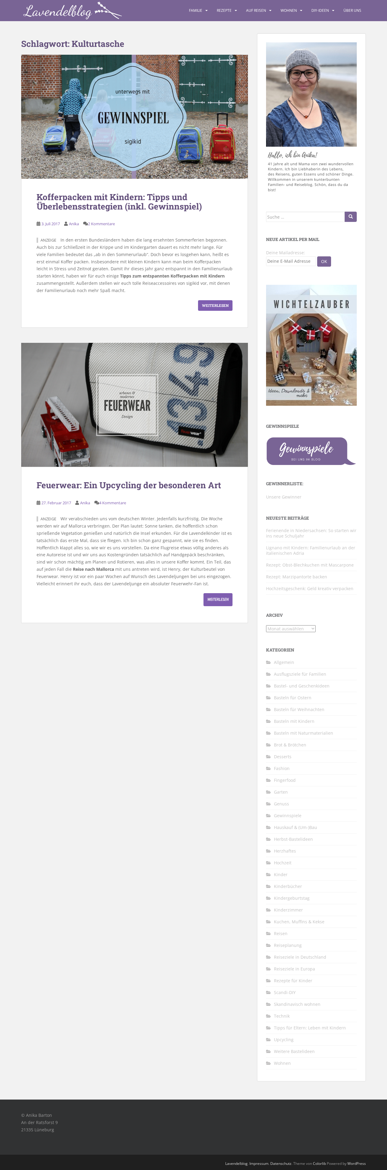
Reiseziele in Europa (294, 969)
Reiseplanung (288, 945)
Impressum (258, 1163)
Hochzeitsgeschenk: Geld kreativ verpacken (309, 588)
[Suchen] (351, 217)
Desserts (282, 756)
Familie (195, 10)
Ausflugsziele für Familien (300, 674)
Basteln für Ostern (292, 697)
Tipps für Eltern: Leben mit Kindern (310, 1028)
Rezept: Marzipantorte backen (296, 577)
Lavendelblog (236, 1163)
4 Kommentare (112, 502)
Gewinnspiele (287, 815)
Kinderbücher (288, 886)
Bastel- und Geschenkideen (302, 686)
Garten (281, 792)
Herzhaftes (285, 851)
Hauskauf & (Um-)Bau (295, 827)
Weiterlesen (215, 305)
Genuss (281, 804)
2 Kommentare (101, 223)
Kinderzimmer (288, 910)
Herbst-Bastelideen (293, 839)
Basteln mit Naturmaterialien (303, 733)
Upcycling (284, 1039)
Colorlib (319, 1163)
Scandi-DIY (285, 992)
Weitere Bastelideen (294, 1051)
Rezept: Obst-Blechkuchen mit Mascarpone (310, 565)
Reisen (281, 933)
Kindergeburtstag (292, 898)
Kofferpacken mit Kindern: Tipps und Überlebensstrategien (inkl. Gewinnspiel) (119, 201)
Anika (74, 223)
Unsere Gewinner (283, 497)
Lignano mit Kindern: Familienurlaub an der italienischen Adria (310, 550)
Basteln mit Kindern (294, 721)
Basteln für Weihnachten (299, 709)
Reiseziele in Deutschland (300, 957)
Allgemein (284, 662)
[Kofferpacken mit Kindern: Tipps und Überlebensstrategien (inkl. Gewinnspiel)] (134, 117)
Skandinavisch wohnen (297, 1004)
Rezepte (224, 10)
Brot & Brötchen (290, 745)
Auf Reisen (256, 10)
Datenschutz (280, 1163)
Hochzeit (282, 863)
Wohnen (289, 10)
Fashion (282, 768)
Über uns (352, 10)
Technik (282, 1016)
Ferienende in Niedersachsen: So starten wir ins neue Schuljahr (311, 533)
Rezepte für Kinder (293, 980)
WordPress (356, 1163)
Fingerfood (285, 780)
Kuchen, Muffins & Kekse (299, 922)
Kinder (281, 874)
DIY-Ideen (320, 10)
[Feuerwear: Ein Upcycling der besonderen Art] (134, 405)
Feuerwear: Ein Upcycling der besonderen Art (129, 485)
